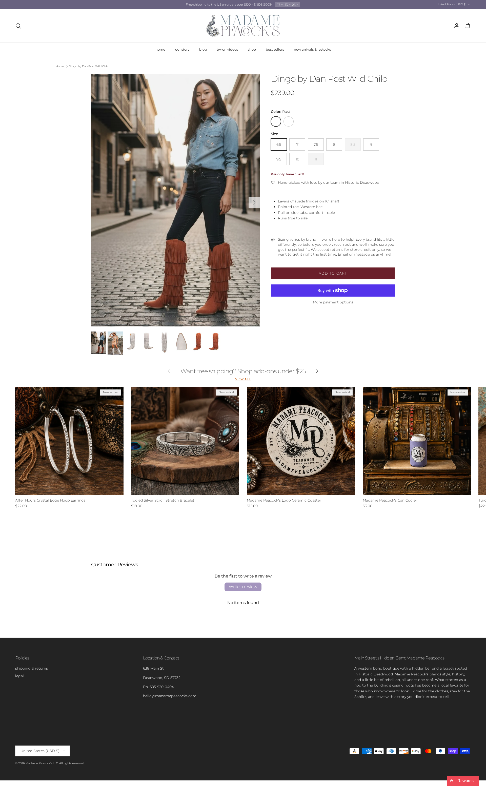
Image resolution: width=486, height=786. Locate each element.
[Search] (18, 26)
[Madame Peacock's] (243, 25)
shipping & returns (31, 668)
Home (60, 66)
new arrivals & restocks (312, 49)
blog (203, 49)
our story (182, 49)
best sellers (275, 49)
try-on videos (227, 49)
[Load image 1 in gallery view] (175, 200)
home (160, 49)
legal (19, 676)
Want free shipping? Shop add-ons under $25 (242, 371)
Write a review (243, 586)
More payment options (333, 302)
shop (252, 49)
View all (243, 379)
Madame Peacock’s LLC (42, 763)
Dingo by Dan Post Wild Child (89, 66)
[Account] (456, 26)
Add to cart (333, 273)
